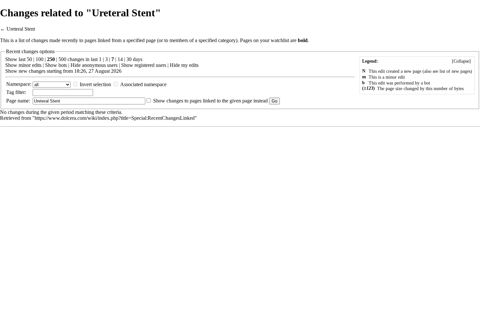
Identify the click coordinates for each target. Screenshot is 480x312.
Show (11, 65)
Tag (10, 92)
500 (62, 59)
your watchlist (274, 40)
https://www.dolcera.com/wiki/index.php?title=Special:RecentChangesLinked (115, 118)
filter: (16, 92)
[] (461, 61)
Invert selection (95, 84)
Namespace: (18, 84)
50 (29, 59)
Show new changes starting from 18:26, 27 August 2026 (63, 71)
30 (129, 59)
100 (39, 59)
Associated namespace (143, 84)
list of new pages (455, 71)
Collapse (461, 61)
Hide (76, 65)
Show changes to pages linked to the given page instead (210, 100)
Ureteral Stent (21, 29)
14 (120, 59)
